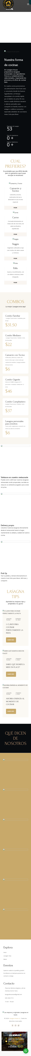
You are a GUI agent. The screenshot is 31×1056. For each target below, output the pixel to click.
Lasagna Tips (7, 956)
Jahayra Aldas (8, 619)
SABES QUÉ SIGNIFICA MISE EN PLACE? (15, 665)
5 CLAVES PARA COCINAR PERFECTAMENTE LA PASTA (14, 628)
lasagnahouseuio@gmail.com (13, 994)
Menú (5, 959)
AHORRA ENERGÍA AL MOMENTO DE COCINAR (15, 701)
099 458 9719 (9, 998)
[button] (25, 1050)
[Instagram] (15, 1025)
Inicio (4, 952)
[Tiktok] (18, 1025)
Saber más (10, 640)
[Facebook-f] (12, 1025)
